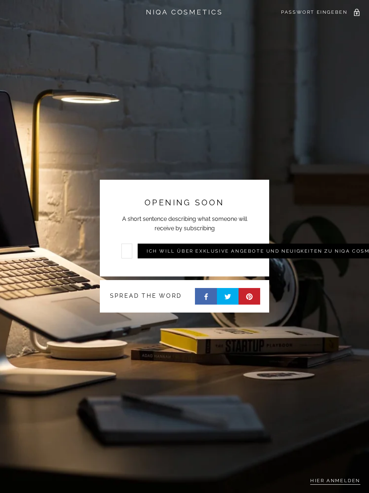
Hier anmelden (335, 480)
